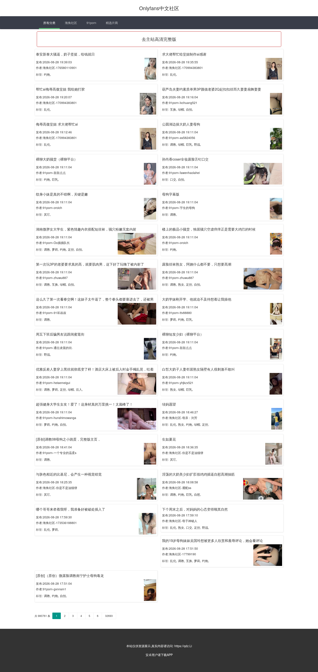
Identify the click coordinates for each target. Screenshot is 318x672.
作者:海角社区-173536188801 (56, 523)
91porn (91, 23)
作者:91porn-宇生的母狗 (178, 207)
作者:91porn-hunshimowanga (56, 418)
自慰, (197, 494)
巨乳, (189, 144)
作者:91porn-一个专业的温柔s (56, 453)
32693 (109, 616)
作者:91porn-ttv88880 (177, 313)
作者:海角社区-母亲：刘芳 (179, 418)
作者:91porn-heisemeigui (53, 383)
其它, (47, 214)
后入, (79, 389)
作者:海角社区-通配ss (176, 488)
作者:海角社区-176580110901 (56, 67)
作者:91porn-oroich (49, 207)
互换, (173, 109)
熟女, (181, 284)
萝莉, (55, 249)
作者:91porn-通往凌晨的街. (54, 348)
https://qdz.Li (183, 646)
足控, (71, 249)
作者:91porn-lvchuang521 (179, 102)
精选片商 (112, 23)
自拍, (189, 109)
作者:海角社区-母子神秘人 (179, 521)
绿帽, (181, 109)
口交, (173, 179)
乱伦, (173, 74)
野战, (197, 144)
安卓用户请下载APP (159, 655)
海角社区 (71, 23)
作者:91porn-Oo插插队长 (53, 242)
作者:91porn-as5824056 (178, 137)
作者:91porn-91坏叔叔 (51, 313)
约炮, (47, 74)
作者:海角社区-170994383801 (182, 67)
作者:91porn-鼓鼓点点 (51, 172)
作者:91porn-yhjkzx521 (177, 383)
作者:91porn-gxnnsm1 (51, 589)
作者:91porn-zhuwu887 (52, 277)
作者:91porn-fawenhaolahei (181, 172)
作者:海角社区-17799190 (179, 554)
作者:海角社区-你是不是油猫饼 (182, 453)
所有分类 (49, 23)
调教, (173, 144)
